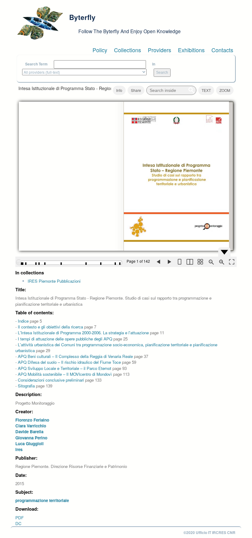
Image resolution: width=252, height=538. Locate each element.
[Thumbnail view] (200, 262)
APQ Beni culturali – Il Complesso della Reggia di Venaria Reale (75, 356)
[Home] (40, 23)
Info (119, 90)
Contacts (222, 50)
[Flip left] (158, 262)
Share (136, 90)
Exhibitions (191, 50)
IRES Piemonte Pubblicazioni (54, 281)
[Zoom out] (210, 262)
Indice (23, 321)
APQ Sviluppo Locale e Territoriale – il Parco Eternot (64, 368)
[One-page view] (179, 262)
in (153, 64)
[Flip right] (168, 262)
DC (18, 523)
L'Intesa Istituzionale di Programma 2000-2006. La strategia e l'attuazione (83, 333)
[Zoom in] (221, 262)
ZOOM (224, 90)
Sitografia (26, 386)
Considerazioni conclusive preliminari (51, 380)
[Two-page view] (189, 262)
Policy (100, 50)
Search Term (36, 64)
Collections (127, 50)
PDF (19, 517)
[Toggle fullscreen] (231, 262)
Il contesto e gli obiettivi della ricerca (50, 327)
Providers (159, 50)
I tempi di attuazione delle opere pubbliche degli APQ (65, 339)
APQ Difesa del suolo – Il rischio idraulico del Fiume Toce (69, 362)
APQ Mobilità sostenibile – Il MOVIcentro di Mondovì (65, 374)
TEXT (206, 90)
